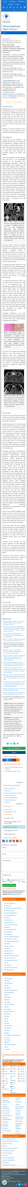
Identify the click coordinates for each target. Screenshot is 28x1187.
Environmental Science (9, 1150)
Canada (14, 1069)
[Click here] (3, 7)
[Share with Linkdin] (11, 760)
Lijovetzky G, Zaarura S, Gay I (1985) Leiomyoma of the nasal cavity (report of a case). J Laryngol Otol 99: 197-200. (13, 651)
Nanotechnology (8, 953)
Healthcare (7, 999)
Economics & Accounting (10, 924)
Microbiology (7, 1009)
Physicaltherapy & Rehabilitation (12, 1035)
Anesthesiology (8, 978)
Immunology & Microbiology (11, 941)
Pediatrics (6, 1033)
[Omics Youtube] (25, 7)
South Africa (13, 1083)
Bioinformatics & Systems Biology (13, 793)
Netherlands (6, 1089)
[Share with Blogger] (18, 760)
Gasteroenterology (9, 992)
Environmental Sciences (10, 929)
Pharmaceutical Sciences (10, 960)
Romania (22, 1081)
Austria (22, 1069)
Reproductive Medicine (10, 1044)
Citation (14, 752)
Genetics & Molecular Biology (11, 936)
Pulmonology (7, 1040)
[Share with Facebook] (4, 760)
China (14, 1071)
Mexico (22, 1076)
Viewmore (19, 782)
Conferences (21, 1)
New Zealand (12, 1087)
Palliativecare (18, 1121)
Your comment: (6, 860)
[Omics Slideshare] (21, 7)
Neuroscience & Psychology (11, 955)
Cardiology (7, 980)
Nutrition (6, 1021)
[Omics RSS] (17, 7)
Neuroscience (6, 1110)
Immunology (7, 1002)
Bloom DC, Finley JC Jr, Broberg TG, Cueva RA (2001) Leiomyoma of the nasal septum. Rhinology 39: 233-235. (14, 623)
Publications (12, 1)
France (14, 1073)
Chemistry (7, 802)
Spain (13, 1066)
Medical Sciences (8, 950)
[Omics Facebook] (7, 7)
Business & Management (11, 797)
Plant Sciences (8, 965)
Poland (22, 1066)
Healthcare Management (6, 1107)
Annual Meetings (17, 1061)
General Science (8, 934)
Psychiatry (7, 1037)
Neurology (6, 1016)
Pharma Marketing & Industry (10, 1141)
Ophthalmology (8, 1025)
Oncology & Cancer (18, 1098)
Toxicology (7, 1049)
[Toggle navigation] (4, 32)
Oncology (6, 1023)
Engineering (7, 927)
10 (8, 522)
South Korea (5, 1084)
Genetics (6, 995)
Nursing (6, 1018)
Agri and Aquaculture (10, 788)
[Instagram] (25, 1184)
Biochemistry (8, 790)
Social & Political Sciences (10, 967)
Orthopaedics (7, 1028)
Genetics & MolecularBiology (7, 1118)
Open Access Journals (14, 894)
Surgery (6, 1047)
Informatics (7, 943)
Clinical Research (8, 983)
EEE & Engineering (7, 1153)
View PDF (9, 102)
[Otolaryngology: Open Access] (6, 17)
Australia (7, 1069)
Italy (6, 1071)
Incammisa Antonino (13, 56)
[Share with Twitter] (7, 760)
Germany (7, 1073)
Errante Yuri (15, 54)
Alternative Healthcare (5, 1125)
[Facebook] (16, 1184)
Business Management (9, 1160)
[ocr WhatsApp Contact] (14, 10)
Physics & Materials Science (10, 1148)
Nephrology (7, 1014)
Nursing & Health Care (10, 958)
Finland (22, 1071)
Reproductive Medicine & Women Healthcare (18, 1126)
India (13, 1076)
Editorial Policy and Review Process (11, 1181)
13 (10, 547)
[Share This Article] (11, 743)
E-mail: (4, 854)
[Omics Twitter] (10, 7)
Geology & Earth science (9, 1165)
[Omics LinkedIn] (14, 7)
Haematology (7, 997)
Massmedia (6, 1162)
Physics (6, 962)
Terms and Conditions (8, 1178)
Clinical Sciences (8, 920)
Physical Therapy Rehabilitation (19, 1107)
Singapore (13, 1080)
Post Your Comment (14, 748)
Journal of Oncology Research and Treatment (14, 768)
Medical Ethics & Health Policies (19, 1117)
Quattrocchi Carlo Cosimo (16, 60)
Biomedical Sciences (10, 795)
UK (5, 1076)
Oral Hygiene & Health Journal (12, 771)
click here (19, 880)
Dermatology (7, 987)
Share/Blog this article (10, 811)
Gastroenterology (7, 1115)
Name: (4, 847)
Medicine (6, 1006)
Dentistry (6, 985)
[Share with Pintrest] (14, 760)
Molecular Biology (8, 1011)
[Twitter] (19, 1184)
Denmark (22, 1073)
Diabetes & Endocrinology (11, 990)
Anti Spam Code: (6, 875)
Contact (17, 4)
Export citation (8, 809)
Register (11, 4)
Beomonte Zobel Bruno (12, 58)
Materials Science (8, 946)
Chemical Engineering (10, 800)
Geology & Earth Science (10, 939)
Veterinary (5, 1155)
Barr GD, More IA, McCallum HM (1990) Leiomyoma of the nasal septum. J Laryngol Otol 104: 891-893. (13, 635)
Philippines (13, 1092)
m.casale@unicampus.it (8, 92)
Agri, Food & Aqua (7, 1143)
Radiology (6, 1042)
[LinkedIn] (22, 1184)
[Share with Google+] (14, 841)
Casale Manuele (6, 54)
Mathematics (7, 948)
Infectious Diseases (9, 1004)
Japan (6, 1078)
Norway (22, 1078)
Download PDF (17, 102)
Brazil (6, 1081)
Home (5, 1)
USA (6, 1066)
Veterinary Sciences (9, 969)
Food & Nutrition (8, 932)
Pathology (6, 1030)
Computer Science (9, 922)
